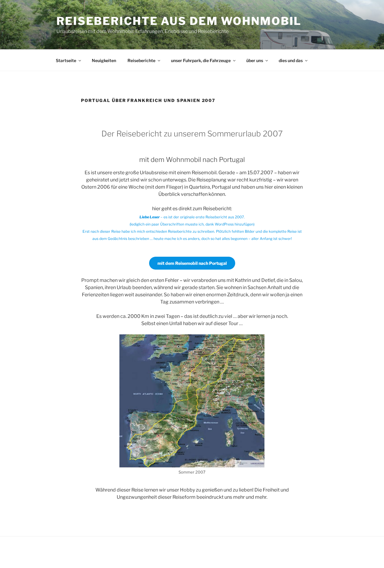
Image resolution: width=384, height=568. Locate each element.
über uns (254, 60)
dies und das (291, 60)
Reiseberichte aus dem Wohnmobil (179, 21)
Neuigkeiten (104, 60)
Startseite (66, 60)
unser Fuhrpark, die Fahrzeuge (201, 60)
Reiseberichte (141, 60)
